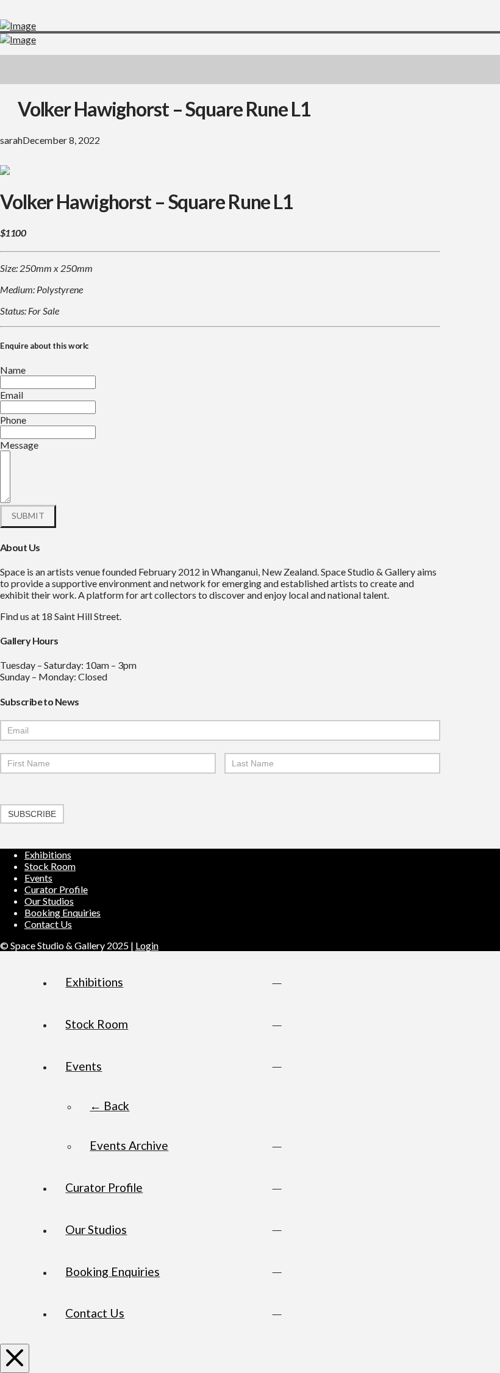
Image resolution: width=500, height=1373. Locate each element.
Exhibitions (47, 854)
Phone (13, 420)
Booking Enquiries (62, 912)
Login (147, 945)
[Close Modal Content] (14, 1358)
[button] (485, 69)
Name (13, 370)
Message (19, 445)
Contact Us (48, 924)
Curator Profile (56, 889)
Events (38, 877)
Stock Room (50, 866)
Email (11, 395)
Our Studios (49, 901)
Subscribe (32, 814)
